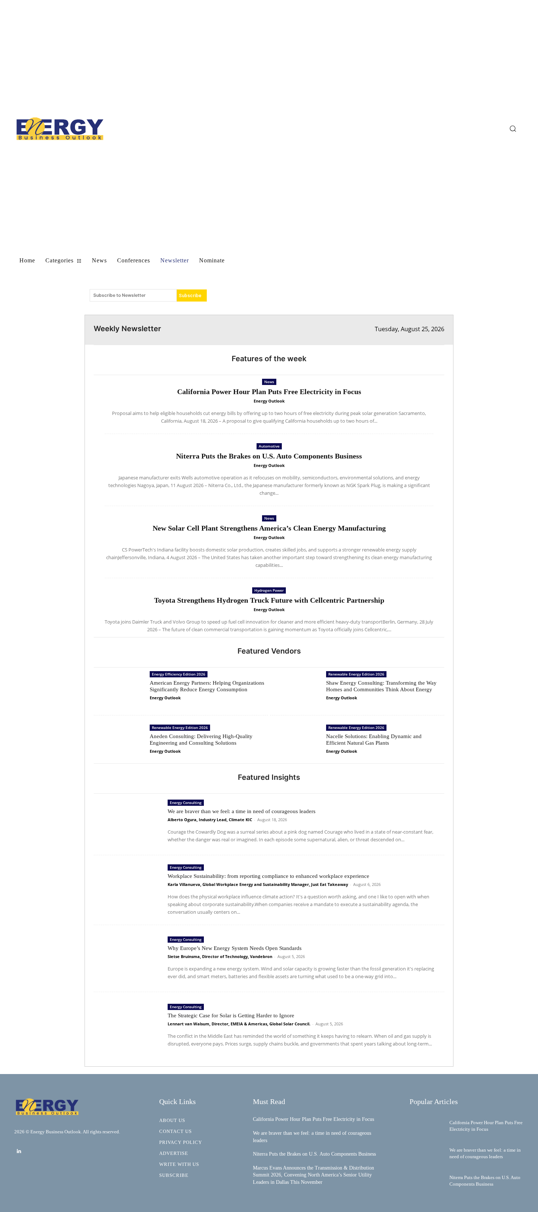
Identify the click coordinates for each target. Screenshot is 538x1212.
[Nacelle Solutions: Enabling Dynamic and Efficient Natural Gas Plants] (296, 742)
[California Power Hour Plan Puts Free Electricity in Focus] (427, 1126)
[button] (513, 128)
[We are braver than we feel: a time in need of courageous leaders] (129, 822)
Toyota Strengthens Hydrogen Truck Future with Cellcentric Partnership (269, 600)
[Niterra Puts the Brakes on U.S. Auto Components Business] (427, 1181)
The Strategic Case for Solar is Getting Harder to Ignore (231, 1015)
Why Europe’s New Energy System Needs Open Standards (235, 948)
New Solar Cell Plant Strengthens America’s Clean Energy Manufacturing (269, 528)
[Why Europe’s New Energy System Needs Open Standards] (129, 959)
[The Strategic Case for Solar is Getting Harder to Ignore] (129, 1026)
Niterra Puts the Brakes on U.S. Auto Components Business (269, 456)
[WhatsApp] (441, 288)
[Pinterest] (424, 288)
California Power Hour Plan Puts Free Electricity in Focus (269, 392)
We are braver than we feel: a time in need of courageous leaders (241, 811)
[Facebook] (390, 288)
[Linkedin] (18, 1151)
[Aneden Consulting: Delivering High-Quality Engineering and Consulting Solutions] (120, 742)
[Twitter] (407, 288)
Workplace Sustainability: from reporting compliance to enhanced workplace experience (268, 876)
